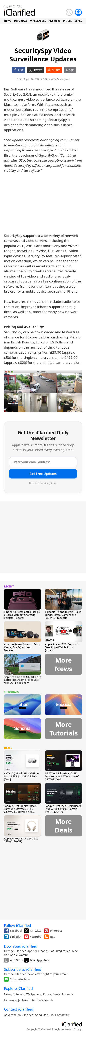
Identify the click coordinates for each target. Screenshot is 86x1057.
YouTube (35, 936)
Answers (67, 994)
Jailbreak (24, 1000)
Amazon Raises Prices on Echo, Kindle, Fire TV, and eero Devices (22, 647)
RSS (52, 936)
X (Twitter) (36, 930)
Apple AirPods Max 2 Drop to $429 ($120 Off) (21, 840)
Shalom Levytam (61, 78)
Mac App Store (40, 960)
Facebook (16, 930)
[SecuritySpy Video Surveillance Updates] (43, 391)
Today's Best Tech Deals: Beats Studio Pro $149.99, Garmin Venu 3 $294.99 (63, 809)
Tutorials (19, 994)
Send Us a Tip (44, 1015)
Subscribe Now (20, 979)
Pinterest (56, 930)
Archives (37, 1000)
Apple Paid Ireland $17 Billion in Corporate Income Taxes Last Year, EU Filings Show (22, 680)
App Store (16, 960)
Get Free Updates (43, 474)
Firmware (10, 1000)
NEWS (7, 21)
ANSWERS (54, 21)
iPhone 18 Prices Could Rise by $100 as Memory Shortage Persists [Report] (22, 615)
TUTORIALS (20, 21)
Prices (47, 994)
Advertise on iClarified (19, 1015)
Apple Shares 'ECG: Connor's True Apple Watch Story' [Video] (62, 647)
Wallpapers (33, 994)
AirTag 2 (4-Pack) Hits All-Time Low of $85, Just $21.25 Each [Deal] (21, 776)
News (7, 994)
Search (48, 1000)
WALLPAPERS (38, 21)
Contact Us (62, 1015)
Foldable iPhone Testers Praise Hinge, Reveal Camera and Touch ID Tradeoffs (63, 615)
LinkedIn (16, 936)
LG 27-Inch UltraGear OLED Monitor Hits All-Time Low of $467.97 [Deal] (62, 776)
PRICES (67, 21)
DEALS (78, 21)
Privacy (77, 1029)
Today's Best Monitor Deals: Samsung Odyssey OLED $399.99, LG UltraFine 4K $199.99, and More (20, 810)
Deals (56, 994)
